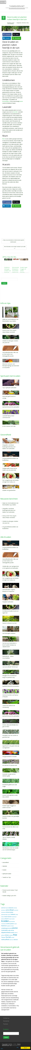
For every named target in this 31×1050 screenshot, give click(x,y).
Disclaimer (6, 1021)
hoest (5, 916)
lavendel (15, 112)
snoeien (12, 932)
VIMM (14, 1044)
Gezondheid (5, 862)
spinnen (16, 932)
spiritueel (3, 935)
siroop (12, 930)
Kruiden (4, 870)
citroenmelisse (9, 912)
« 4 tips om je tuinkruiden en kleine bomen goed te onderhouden (13, 241)
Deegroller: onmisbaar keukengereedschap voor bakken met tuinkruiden (8, 510)
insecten (9, 916)
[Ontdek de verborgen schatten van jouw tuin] (8, 259)
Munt (3, 139)
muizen (15, 923)
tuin (10, 937)
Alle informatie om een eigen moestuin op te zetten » (14, 247)
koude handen (12, 918)
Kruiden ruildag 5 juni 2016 (9, 895)
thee (15, 934)
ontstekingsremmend (6, 928)
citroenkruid (3, 912)
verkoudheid (5, 939)
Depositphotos (16, 1045)
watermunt (11, 939)
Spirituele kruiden (6, 873)
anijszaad (10, 907)
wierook (16, 939)
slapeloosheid (5, 932)
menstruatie (3, 923)
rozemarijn (4, 930)
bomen (21, 101)
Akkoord (25, 1047)
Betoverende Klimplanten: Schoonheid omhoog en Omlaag (15, 271)
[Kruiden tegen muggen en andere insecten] (24, 259)
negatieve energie (10, 925)
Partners (5, 1024)
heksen (13, 914)
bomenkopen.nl (6, 101)
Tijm (7, 937)
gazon (9, 914)
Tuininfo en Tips (25, 22)
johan (13, 22)
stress (7, 935)
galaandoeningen (4, 914)
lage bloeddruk (12, 921)
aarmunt (3, 907)
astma (8, 910)
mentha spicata (10, 923)
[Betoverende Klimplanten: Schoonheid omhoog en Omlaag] (16, 259)
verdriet (12, 937)
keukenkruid (14, 916)
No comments (11, 23)
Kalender (4, 866)
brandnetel (16, 910)
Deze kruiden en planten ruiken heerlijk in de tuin (17, 18)
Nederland (4, 925)
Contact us (6, 1018)
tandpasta (11, 935)
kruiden (5, 920)
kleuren (7, 918)
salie (9, 930)
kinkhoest (3, 918)
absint (7, 907)
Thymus (3, 937)
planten (15, 928)
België (12, 910)
